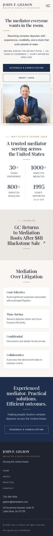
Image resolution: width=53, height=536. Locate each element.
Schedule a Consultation (26, 68)
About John (26, 78)
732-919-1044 (10, 496)
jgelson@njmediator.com (15, 501)
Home (6, 470)
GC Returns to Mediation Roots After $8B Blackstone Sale (25, 235)
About (7, 476)
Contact (8, 488)
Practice (8, 482)
